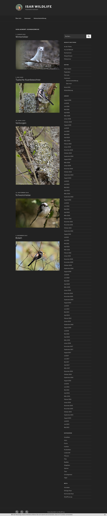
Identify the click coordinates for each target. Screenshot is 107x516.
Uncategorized (68, 474)
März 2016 (67, 396)
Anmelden (67, 487)
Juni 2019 (66, 309)
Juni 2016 (66, 387)
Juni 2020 (66, 277)
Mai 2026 (66, 109)
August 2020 (67, 271)
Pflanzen (66, 456)
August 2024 (67, 159)
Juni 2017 (66, 358)
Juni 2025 (66, 131)
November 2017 (68, 346)
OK (91, 514)
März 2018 (67, 340)
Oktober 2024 (68, 153)
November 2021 (68, 224)
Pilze (65, 459)
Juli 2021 (66, 237)
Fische (66, 443)
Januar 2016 (67, 402)
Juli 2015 (66, 421)
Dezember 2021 (68, 221)
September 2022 (68, 196)
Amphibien (67, 437)
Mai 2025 (66, 134)
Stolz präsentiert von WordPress (56, 512)
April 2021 (67, 246)
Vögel (65, 477)
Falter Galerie (67, 69)
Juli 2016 (66, 383)
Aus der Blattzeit (68, 49)
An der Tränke (68, 46)
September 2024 (68, 156)
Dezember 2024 (68, 150)
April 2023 (67, 190)
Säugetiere (67, 465)
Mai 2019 (66, 312)
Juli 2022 (66, 203)
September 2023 (68, 175)
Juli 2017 (66, 355)
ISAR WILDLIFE (38, 6)
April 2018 (67, 337)
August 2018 (67, 327)
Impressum (27, 18)
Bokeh (19, 238)
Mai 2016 (66, 390)
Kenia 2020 (67, 87)
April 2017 (67, 365)
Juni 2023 (66, 184)
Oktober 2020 (68, 265)
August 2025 (67, 125)
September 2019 (68, 299)
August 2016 (67, 380)
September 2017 (68, 349)
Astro (65, 440)
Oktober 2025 (68, 122)
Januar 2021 (67, 256)
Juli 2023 (66, 181)
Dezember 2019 (68, 293)
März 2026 (67, 115)
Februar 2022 (67, 218)
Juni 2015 (66, 424)
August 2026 (67, 100)
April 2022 (67, 212)
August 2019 (67, 302)
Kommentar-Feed (68, 493)
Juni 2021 (66, 240)
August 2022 (67, 200)
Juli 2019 (66, 306)
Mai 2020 (66, 281)
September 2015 (68, 415)
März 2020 (67, 287)
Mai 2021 (66, 243)
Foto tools (66, 75)
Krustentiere (67, 449)
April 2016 (67, 393)
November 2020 (68, 262)
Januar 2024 (67, 165)
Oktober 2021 (68, 228)
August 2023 (67, 178)
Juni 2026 (66, 106)
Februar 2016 (67, 399)
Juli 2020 (66, 274)
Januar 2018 (67, 343)
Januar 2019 (67, 321)
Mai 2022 (66, 209)
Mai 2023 (66, 187)
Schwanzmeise (23, 195)
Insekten (66, 446)
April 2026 (67, 112)
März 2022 (67, 215)
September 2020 (68, 268)
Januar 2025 (67, 147)
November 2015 (68, 408)
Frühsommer (67, 59)
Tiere (65, 471)
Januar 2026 (67, 119)
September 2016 (68, 377)
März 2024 (67, 162)
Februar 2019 (67, 318)
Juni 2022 (66, 206)
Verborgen (21, 123)
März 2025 (67, 140)
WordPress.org (68, 497)
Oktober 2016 (68, 374)
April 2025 (67, 137)
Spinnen (66, 468)
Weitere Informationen (81, 514)
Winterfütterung (68, 90)
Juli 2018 (66, 330)
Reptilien (66, 462)
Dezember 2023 (68, 168)
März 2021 (67, 249)
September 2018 (68, 324)
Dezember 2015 (68, 405)
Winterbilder (22, 37)
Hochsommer (67, 53)
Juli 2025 (66, 128)
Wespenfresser (68, 56)
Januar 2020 (67, 290)
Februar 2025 (67, 143)
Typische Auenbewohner (28, 79)
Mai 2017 (66, 362)
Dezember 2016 (68, 371)
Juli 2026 (66, 103)
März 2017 (67, 368)
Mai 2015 (66, 427)
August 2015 (67, 418)
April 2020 (67, 284)
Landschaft (67, 452)
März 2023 (67, 193)
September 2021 (68, 231)
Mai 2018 (66, 334)
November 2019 (68, 296)
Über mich (18, 18)
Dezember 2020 (68, 259)
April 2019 (67, 315)
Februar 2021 (67, 253)
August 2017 (67, 352)
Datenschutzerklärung (40, 18)
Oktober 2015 (68, 411)
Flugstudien (67, 72)
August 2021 (67, 234)
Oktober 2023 (68, 172)
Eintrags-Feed (68, 490)
